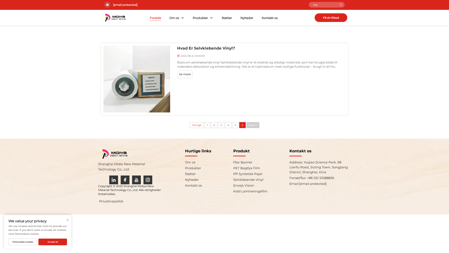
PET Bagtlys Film (246, 168)
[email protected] (125, 5)
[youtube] (136, 180)
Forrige (196, 125)
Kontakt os (270, 18)
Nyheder (246, 18)
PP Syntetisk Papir (248, 174)
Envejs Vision (243, 185)
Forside (155, 18)
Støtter (227, 18)
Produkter (200, 18)
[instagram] (147, 180)
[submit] (341, 5)
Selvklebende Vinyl (248, 180)
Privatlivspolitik (111, 201)
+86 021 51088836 (320, 178)
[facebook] (125, 180)
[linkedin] (113, 180)
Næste (253, 125)
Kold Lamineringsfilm (250, 191)
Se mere (185, 74)
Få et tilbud (331, 17)
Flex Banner (242, 162)
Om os (174, 18)
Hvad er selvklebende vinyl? (206, 48)
